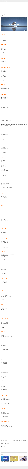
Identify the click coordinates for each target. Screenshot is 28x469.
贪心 (19, 440)
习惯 (5, 443)
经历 (21, 440)
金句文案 (2, 438)
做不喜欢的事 (2, 443)
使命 (10, 440)
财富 (26, 438)
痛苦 (20, 438)
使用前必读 (12, 466)
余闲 (24, 438)
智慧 (1, 440)
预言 (10, 438)
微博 (18, 466)
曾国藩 (25, 440)
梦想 (16, 440)
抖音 (15, 466)
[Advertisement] (14, 5)
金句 (4, 438)
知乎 (19, 466)
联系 (17, 440)
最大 (6, 440)
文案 (5, 438)
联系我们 (9, 466)
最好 (5, 440)
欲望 (19, 438)
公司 (8, 440)
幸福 (13, 438)
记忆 (12, 440)
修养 (23, 440)
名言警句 (8, 438)
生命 (17, 438)
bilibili (13, 466)
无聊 (22, 438)
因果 (3, 440)
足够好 (14, 440)
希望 (15, 438)
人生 (12, 438)
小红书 (16, 466)
